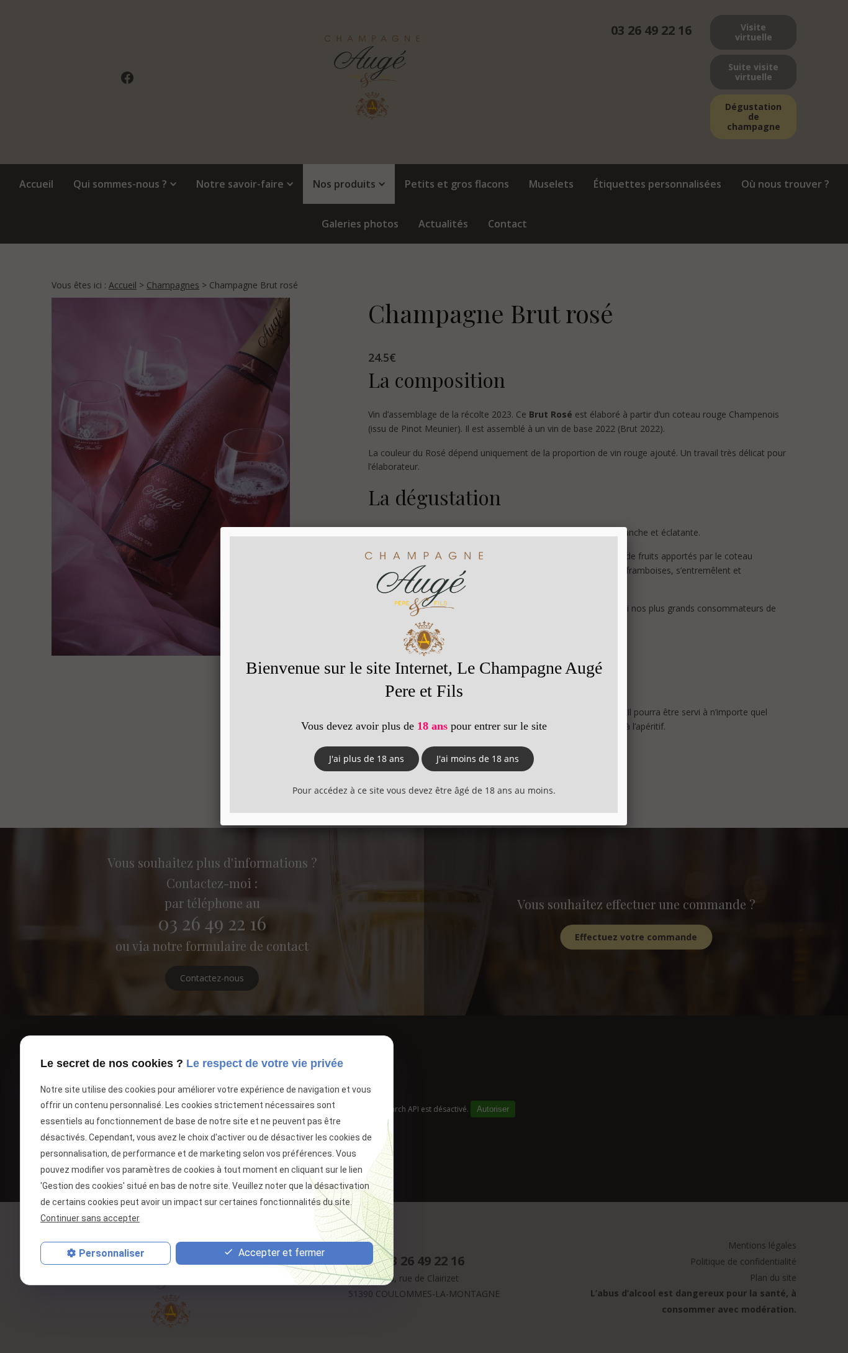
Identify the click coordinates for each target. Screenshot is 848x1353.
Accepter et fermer (280, 1253)
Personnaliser (112, 1253)
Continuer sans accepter (90, 1219)
